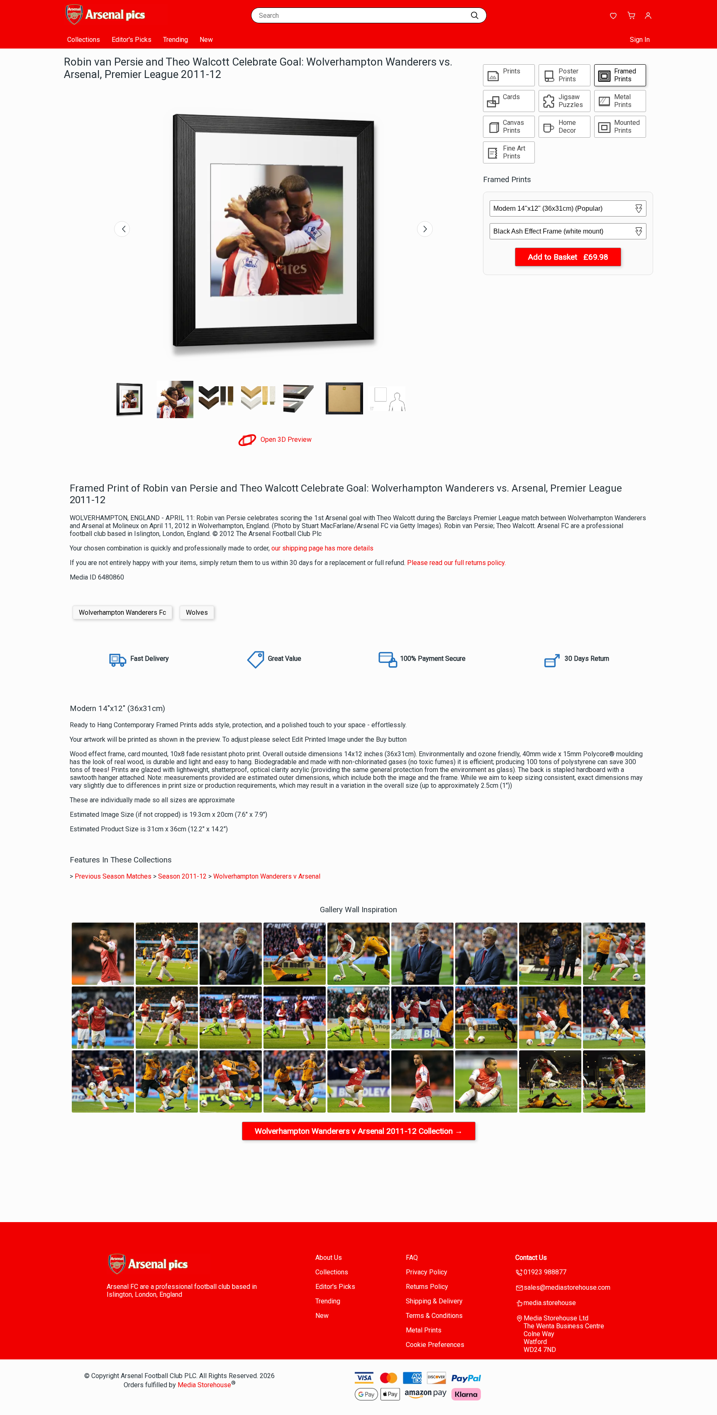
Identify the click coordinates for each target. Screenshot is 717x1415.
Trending (175, 40)
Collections (83, 40)
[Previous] (122, 229)
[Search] (475, 15)
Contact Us (531, 1258)
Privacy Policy (426, 1272)
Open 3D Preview (285, 439)
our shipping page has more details (322, 548)
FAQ (412, 1258)
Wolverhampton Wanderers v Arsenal (266, 876)
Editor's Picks (131, 40)
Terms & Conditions (434, 1316)
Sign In (640, 40)
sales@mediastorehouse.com (567, 1287)
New (206, 40)
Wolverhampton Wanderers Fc (122, 612)
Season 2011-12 (182, 876)
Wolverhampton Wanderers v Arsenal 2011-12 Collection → (359, 1131)
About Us (328, 1258)
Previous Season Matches (113, 876)
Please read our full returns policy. (456, 563)
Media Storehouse (204, 1385)
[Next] (425, 229)
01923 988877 (545, 1272)
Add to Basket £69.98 (568, 257)
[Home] (116, 23)
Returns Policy (427, 1287)
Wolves (197, 612)
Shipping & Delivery (434, 1301)
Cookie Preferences (435, 1345)
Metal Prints (423, 1330)
